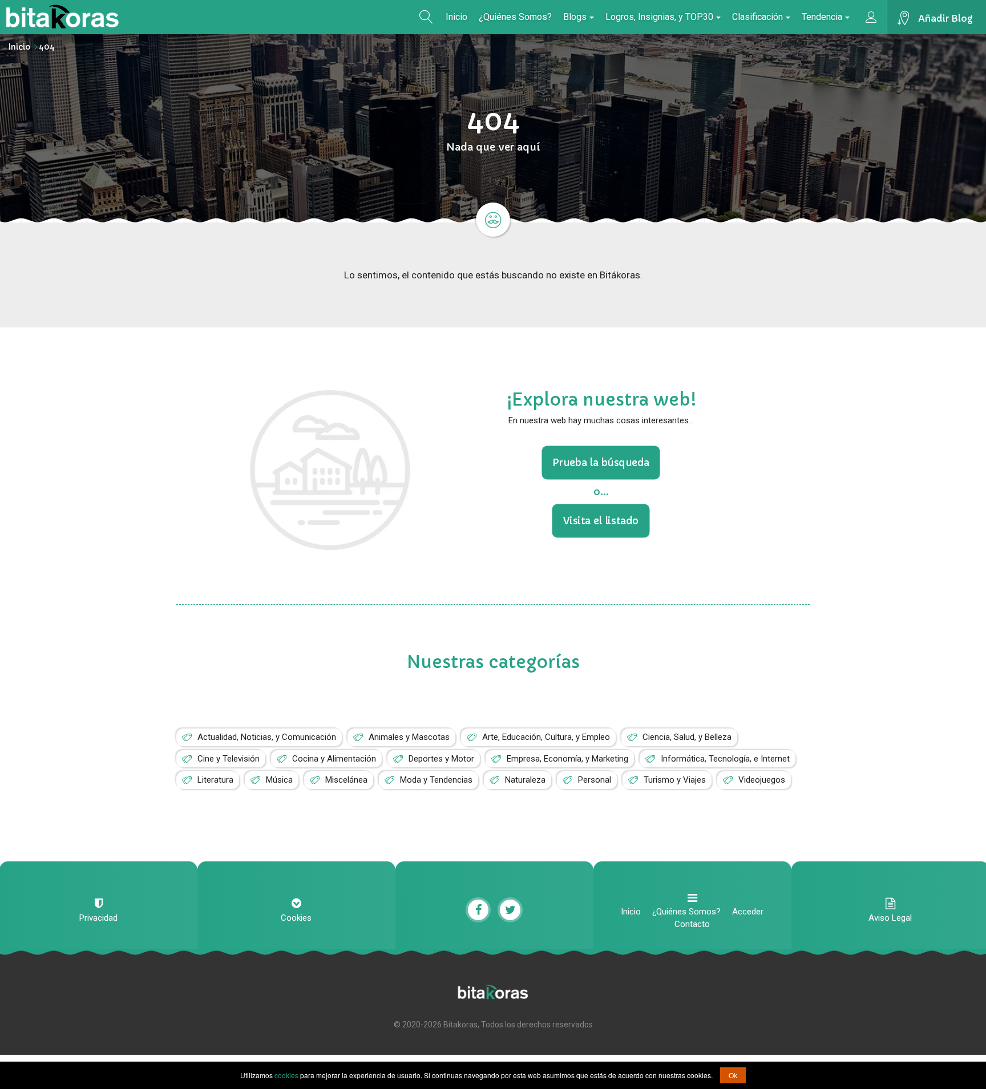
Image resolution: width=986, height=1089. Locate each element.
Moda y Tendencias (436, 780)
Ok (733, 1075)
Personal (594, 780)
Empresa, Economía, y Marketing (567, 759)
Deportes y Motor (441, 759)
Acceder (747, 911)
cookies (286, 1075)
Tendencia (822, 16)
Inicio (456, 16)
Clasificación (757, 16)
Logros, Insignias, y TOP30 (659, 16)
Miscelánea (346, 780)
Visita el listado (601, 520)
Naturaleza (525, 780)
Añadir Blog (945, 18)
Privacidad (98, 918)
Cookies (296, 918)
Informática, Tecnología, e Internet (725, 759)
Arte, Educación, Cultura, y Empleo (546, 737)
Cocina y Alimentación (334, 759)
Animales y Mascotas (409, 737)
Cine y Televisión (228, 759)
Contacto (692, 924)
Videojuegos (761, 780)
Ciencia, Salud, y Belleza (687, 737)
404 (47, 47)
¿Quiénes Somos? (515, 16)
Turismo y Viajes (675, 780)
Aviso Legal (890, 918)
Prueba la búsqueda (601, 462)
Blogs (575, 16)
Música (279, 780)
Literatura (215, 780)
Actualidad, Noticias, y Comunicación (266, 737)
